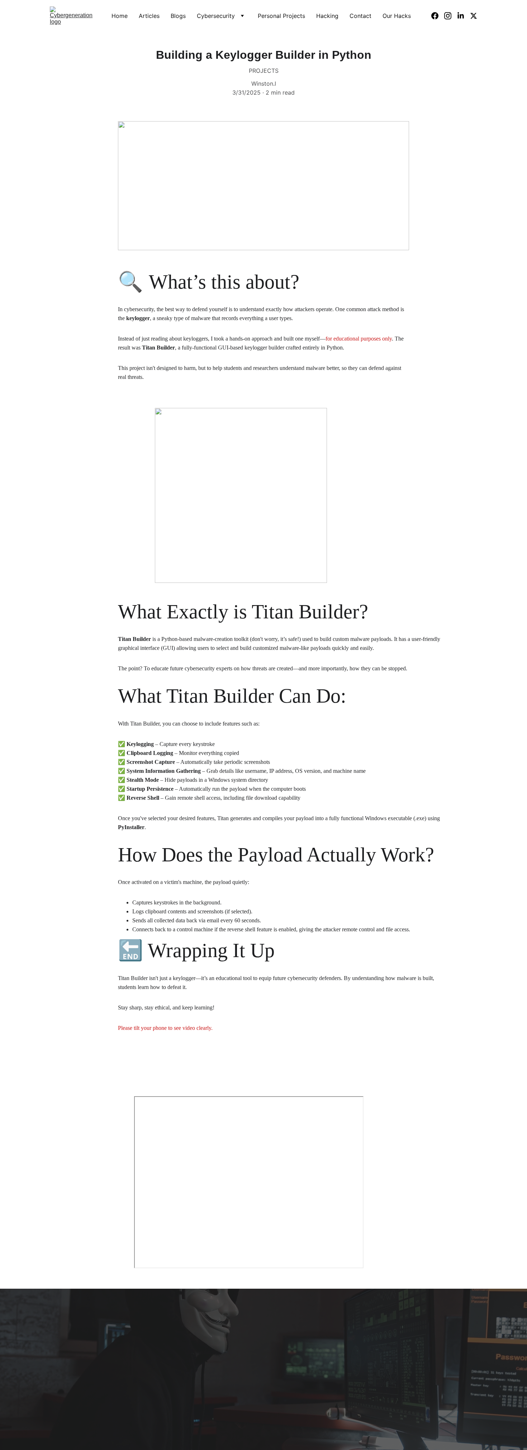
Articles (149, 15)
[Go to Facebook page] (437, 15)
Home (119, 15)
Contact (360, 15)
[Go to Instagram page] (450, 15)
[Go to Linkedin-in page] (463, 15)
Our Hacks (397, 15)
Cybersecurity (216, 15)
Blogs (178, 15)
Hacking (327, 15)
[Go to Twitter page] (473, 15)
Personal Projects (281, 15)
